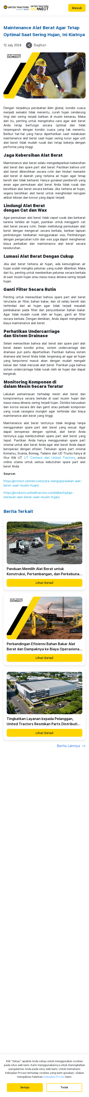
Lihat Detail (44, 583)
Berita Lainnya (68, 746)
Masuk (77, 8)
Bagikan (40, 45)
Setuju (24, 1087)
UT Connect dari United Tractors (49, 457)
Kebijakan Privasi (54, 1076)
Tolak (64, 1087)
